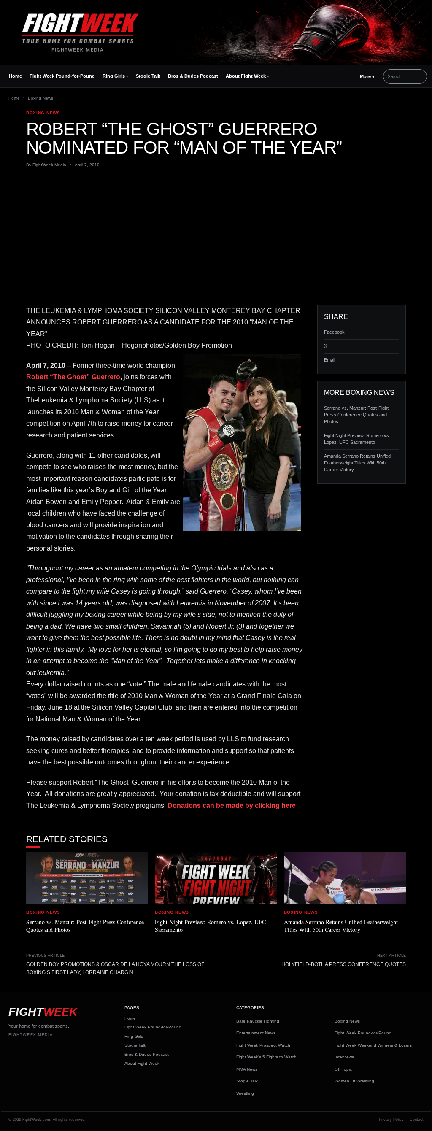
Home (15, 75)
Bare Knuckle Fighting (257, 1021)
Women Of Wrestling (354, 1081)
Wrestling (245, 1093)
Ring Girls (114, 75)
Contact (417, 1120)
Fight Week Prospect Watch (263, 1045)
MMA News (246, 1069)
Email (329, 359)
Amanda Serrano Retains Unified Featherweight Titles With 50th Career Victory (357, 462)
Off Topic (343, 1069)
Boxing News (40, 98)
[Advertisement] (216, 237)
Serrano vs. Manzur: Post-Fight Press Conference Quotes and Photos (356, 414)
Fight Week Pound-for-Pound (62, 75)
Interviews (344, 1057)
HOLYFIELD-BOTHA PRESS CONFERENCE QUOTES (343, 964)
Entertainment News (255, 1033)
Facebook (334, 332)
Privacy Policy (391, 1120)
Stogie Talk (148, 75)
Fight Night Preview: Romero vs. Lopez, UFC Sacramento (357, 439)
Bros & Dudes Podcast (193, 75)
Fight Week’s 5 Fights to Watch (266, 1057)
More (367, 76)
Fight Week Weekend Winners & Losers (373, 1045)
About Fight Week (246, 75)
